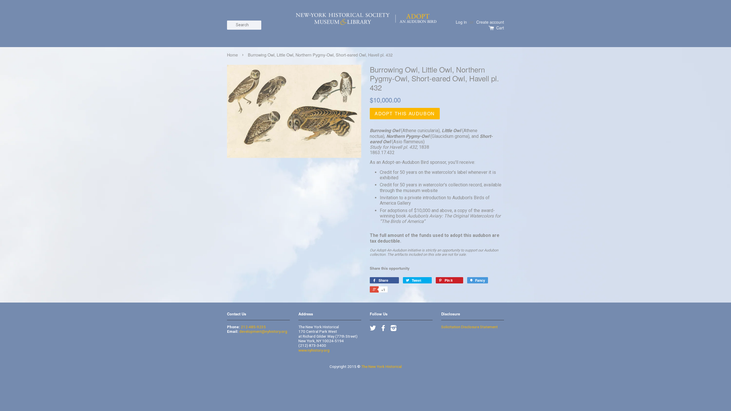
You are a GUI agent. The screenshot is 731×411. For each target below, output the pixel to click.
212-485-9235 (253, 327)
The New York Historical (381, 366)
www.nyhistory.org (314, 350)
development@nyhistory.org (263, 331)
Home (232, 55)
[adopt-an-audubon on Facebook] (383, 329)
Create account (490, 22)
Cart (500, 27)
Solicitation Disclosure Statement (469, 327)
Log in (461, 22)
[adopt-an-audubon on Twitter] (373, 329)
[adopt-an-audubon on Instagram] (393, 329)
